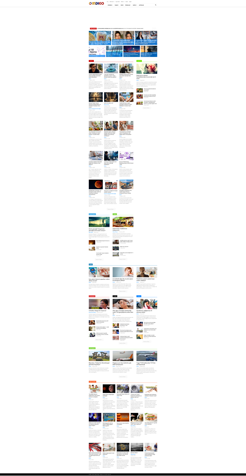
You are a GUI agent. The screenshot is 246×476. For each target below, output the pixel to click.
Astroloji (141, 5)
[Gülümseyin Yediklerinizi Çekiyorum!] (123, 222)
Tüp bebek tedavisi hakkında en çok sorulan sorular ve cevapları (94, 395)
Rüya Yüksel (133, 425)
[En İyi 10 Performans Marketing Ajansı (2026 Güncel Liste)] (126, 156)
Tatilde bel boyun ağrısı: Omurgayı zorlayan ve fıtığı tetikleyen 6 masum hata (125, 104)
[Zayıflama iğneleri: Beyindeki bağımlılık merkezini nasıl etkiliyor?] (96, 156)
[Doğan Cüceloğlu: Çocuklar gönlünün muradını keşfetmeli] (139, 337)
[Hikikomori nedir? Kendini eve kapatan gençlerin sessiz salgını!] (95, 417)
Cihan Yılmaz (115, 231)
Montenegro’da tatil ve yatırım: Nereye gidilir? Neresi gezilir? (108, 424)
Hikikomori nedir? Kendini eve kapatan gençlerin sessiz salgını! (94, 424)
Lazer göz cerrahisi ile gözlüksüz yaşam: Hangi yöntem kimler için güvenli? (110, 76)
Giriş (107, 1)
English (130, 1)
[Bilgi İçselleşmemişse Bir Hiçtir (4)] (92, 242)
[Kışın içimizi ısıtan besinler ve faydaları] (123, 417)
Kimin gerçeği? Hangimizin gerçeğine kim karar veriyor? (97, 229)
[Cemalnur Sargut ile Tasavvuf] (99, 304)
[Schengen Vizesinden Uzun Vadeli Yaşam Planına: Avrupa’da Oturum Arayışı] (126, 184)
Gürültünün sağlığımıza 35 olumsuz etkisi (144, 311)
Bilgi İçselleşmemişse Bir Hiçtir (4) (102, 240)
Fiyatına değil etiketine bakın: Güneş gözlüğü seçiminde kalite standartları (95, 76)
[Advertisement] (123, 17)
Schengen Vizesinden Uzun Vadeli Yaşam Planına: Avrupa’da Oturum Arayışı (125, 192)
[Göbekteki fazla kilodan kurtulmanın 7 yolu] (116, 325)
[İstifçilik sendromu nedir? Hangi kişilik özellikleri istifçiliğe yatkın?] (116, 242)
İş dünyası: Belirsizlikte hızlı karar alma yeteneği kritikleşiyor (110, 163)
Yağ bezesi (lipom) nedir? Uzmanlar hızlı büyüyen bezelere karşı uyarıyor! (126, 337)
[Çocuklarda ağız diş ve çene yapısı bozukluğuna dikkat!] (123, 272)
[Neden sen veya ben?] (116, 248)
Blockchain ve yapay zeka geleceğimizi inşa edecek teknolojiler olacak (122, 454)
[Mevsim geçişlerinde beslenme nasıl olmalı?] (139, 90)
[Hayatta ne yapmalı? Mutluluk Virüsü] (92, 248)
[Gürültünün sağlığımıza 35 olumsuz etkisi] (146, 304)
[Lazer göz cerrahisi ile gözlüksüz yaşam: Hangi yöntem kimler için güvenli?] (111, 68)
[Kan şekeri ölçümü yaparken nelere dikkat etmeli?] (99, 272)
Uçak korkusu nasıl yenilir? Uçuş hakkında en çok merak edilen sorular (150, 330)
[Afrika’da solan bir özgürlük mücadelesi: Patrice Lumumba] (92, 335)
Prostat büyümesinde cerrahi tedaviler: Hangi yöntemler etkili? (150, 454)
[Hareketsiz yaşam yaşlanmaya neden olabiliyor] (146, 272)
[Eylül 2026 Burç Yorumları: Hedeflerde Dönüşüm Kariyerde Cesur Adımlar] (131, 52)
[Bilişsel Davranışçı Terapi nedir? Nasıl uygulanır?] (137, 417)
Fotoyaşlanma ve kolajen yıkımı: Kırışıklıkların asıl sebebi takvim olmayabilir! (125, 133)
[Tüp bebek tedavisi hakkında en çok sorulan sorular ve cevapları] (95, 388)
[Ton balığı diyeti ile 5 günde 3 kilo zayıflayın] (151, 417)
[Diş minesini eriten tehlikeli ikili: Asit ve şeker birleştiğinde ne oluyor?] (100, 38)
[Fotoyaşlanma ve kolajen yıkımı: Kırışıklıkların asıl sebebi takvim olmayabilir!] (126, 126)
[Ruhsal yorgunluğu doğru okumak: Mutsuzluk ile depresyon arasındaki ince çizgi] (149, 52)
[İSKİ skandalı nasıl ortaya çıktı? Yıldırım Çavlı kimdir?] (92, 322)
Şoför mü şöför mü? (108, 103)
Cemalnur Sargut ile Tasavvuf (97, 310)
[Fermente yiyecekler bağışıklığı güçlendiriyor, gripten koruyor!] (139, 96)
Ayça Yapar (91, 232)
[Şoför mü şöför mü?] (111, 97)
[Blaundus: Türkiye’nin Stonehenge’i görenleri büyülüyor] (99, 356)
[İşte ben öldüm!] (137, 447)
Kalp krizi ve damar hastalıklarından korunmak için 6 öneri (146, 77)
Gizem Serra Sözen (92, 312)
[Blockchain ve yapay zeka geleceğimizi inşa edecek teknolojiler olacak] (123, 447)
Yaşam (116, 5)
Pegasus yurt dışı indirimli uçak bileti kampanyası (122, 363)
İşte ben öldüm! (134, 452)
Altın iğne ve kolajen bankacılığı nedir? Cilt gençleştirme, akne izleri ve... (123, 312)
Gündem (110, 5)
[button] (155, 5)
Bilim (122, 5)
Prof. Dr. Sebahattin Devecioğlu (95, 108)
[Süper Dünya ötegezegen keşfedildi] (109, 388)
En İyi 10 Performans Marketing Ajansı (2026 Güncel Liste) (126, 163)
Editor (90, 78)
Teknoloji (127, 5)
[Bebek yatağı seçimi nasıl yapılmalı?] (109, 447)
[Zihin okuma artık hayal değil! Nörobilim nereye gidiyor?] (139, 324)
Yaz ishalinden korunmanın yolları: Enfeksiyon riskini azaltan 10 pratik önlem (95, 133)
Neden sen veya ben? (124, 246)
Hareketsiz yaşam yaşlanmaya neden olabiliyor (145, 279)
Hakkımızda (111, 1)
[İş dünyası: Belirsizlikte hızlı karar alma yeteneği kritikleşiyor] (111, 156)
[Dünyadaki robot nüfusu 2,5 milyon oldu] (123, 388)
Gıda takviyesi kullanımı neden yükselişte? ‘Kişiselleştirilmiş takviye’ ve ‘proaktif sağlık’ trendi (150, 102)
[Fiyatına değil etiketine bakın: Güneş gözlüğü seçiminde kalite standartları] (96, 68)
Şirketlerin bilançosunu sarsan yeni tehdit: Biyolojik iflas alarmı (126, 76)
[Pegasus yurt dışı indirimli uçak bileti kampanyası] (123, 356)
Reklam (122, 1)
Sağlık (134, 5)
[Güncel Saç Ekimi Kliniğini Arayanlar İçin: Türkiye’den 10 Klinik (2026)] (114, 52)
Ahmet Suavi (106, 104)
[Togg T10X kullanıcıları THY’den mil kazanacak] (146, 356)
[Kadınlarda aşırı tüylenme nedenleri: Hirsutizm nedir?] (151, 388)
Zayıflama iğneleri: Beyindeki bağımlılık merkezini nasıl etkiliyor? (95, 163)
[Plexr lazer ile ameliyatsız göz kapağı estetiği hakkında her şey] (116, 332)
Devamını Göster (111, 209)
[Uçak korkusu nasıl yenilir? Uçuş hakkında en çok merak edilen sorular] (139, 330)
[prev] (153, 28)
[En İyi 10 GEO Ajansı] (97, 52)
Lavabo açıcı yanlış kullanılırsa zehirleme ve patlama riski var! (136, 396)
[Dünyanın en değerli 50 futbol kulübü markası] (111, 185)
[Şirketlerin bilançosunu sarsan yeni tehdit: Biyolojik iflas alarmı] (126, 68)
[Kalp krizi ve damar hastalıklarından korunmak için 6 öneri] (146, 69)
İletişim (127, 1)
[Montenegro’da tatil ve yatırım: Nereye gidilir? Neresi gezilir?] (109, 417)
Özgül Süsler (133, 454)
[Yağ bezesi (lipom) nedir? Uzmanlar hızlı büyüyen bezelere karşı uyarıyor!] (116, 338)
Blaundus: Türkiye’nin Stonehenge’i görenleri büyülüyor (99, 363)
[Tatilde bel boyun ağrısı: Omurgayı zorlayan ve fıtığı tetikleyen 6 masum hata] (126, 97)
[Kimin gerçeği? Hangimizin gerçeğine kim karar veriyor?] (99, 222)
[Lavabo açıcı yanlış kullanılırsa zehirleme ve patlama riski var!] (137, 388)
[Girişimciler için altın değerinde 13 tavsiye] (116, 254)
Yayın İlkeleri (118, 1)
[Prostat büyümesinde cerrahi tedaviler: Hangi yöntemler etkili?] (151, 447)
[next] (155, 28)
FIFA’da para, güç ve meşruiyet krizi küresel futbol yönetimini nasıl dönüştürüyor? (119, 28)
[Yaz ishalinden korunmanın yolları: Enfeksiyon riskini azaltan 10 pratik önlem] (96, 126)
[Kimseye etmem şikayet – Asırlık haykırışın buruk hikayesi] (92, 328)
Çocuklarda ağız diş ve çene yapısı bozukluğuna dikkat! (123, 279)
